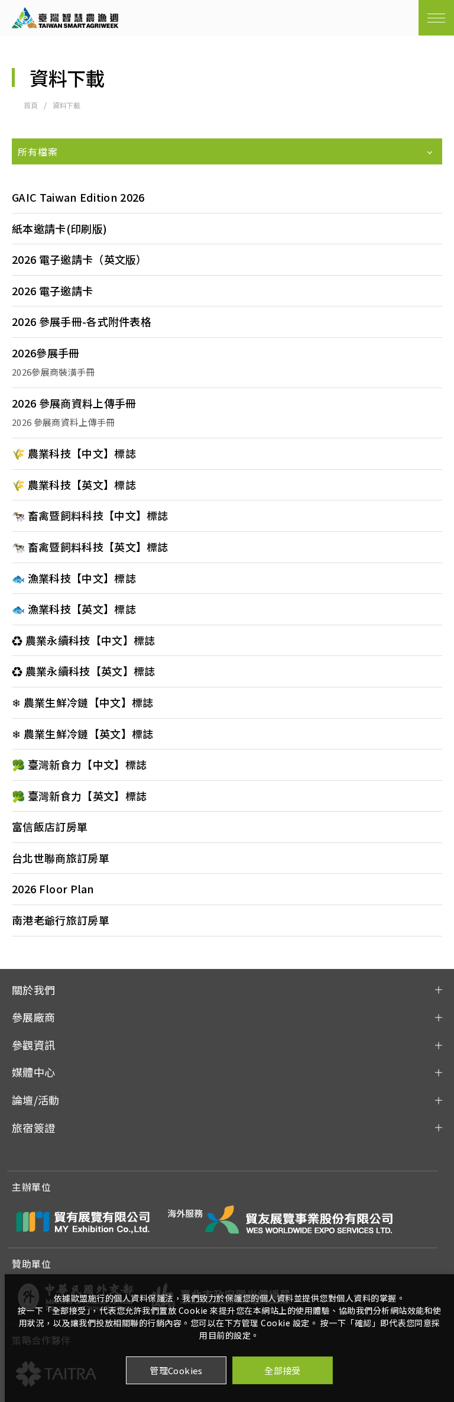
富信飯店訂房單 (49, 827)
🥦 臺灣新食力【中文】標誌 (79, 764)
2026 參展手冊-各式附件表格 (81, 321)
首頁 (31, 105)
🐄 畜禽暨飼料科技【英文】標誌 (90, 547)
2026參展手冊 (46, 353)
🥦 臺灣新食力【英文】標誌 (79, 796)
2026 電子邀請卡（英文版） (79, 259)
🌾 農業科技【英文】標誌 (74, 485)
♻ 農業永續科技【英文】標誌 (83, 671)
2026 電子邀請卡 (52, 291)
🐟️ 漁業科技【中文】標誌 (74, 578)
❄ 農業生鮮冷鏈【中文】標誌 (82, 702)
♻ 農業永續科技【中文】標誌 (83, 640)
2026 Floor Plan (53, 889)
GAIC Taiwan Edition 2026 (78, 197)
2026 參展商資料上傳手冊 (74, 403)
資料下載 (66, 105)
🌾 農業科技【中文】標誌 (74, 453)
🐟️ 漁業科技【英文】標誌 (74, 609)
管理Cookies (176, 1370)
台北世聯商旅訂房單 (60, 858)
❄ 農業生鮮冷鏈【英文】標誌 (82, 734)
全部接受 (282, 1370)
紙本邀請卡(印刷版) (59, 228)
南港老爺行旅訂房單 (60, 920)
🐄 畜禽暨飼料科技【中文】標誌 (90, 515)
